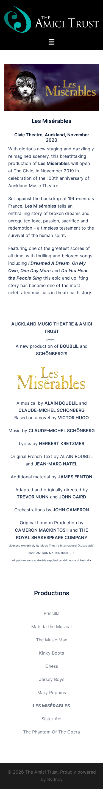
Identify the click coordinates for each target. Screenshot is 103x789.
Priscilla (52, 613)
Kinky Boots (51, 653)
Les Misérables (51, 705)
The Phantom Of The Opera (51, 732)
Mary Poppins (51, 692)
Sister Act (51, 718)
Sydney (55, 779)
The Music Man (51, 639)
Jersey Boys (51, 679)
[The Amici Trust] (51, 18)
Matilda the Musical (51, 626)
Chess (51, 666)
